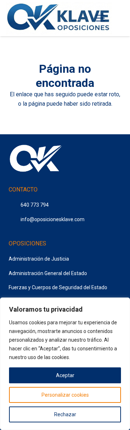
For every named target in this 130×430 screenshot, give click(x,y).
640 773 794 (35, 205)
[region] (65, 364)
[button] (119, 18)
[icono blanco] (36, 159)
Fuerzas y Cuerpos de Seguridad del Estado (58, 287)
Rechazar (65, 414)
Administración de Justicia (39, 259)
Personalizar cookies (65, 395)
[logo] (59, 18)
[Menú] (101, 18)
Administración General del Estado (48, 273)
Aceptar (65, 375)
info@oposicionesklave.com (52, 219)
